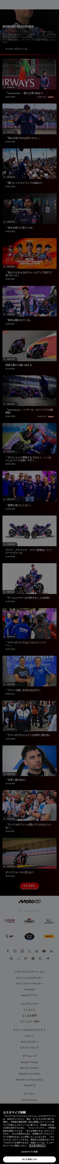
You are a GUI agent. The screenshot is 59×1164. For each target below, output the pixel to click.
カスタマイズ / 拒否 (29, 1152)
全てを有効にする (29, 1159)
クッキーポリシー (37, 1146)
